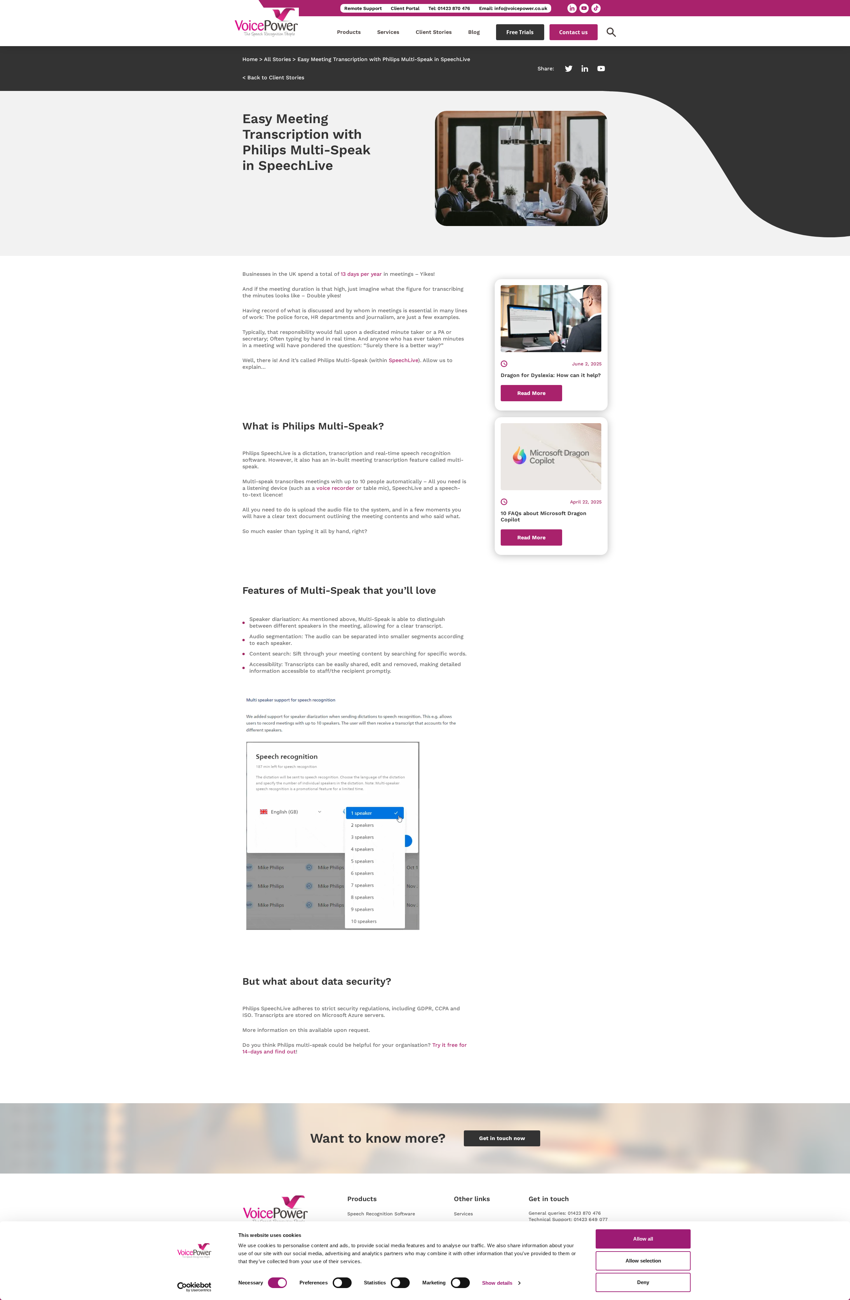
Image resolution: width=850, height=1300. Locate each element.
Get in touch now (502, 1138)
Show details (497, 1283)
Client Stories (434, 32)
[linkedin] (572, 8)
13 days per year (361, 274)
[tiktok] (596, 8)
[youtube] (584, 8)
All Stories (277, 59)
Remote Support (363, 8)
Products (349, 32)
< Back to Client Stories (273, 77)
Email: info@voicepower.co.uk (513, 8)
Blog (474, 32)
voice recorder (335, 488)
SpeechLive (403, 360)
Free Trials (520, 32)
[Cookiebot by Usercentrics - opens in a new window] (194, 1287)
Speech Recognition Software (381, 1213)
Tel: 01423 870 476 (449, 8)
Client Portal (405, 8)
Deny (643, 1282)
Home (250, 59)
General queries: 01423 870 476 (565, 1213)
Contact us (573, 32)
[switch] (342, 1282)
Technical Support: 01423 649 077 (568, 1219)
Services (388, 32)
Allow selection (643, 1260)
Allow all (643, 1239)
